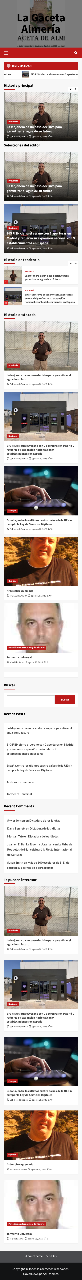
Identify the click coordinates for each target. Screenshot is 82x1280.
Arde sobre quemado (20, 591)
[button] (7, 52)
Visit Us (51, 1256)
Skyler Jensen (16, 820)
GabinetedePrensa (19, 136)
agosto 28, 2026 (39, 136)
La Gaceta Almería (41, 23)
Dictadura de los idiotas (44, 820)
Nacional (12, 228)
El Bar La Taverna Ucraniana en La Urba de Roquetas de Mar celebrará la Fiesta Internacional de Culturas (39, 849)
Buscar (9, 685)
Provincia (13, 121)
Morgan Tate (15, 836)
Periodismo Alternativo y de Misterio (26, 647)
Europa (28, 290)
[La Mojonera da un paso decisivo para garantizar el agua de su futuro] (41, 346)
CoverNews (31, 1273)
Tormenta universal (19, 657)
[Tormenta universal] (41, 628)
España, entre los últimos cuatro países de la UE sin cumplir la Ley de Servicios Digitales (49, 298)
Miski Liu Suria (16, 662)
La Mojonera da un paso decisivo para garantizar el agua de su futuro (34, 129)
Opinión (12, 581)
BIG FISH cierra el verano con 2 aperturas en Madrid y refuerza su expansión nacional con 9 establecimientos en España (41, 238)
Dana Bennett (16, 828)
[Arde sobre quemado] (41, 561)
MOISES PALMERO (18, 595)
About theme (34, 1256)
